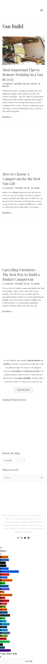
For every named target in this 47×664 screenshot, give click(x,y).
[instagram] (22, 538)
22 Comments (7, 283)
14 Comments (7, 188)
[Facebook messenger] (9, 545)
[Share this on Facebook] (0, 545)
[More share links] (13, 545)
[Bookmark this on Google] (11, 545)
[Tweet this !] (2, 545)
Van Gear (26, 83)
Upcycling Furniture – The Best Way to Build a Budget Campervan (21, 274)
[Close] (0, 554)
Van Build (17, 83)
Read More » (7, 117)
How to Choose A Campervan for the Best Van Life (21, 179)
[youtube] (25, 538)
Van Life (34, 83)
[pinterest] (29, 538)
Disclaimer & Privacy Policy (23, 532)
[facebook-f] (18, 538)
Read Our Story (23, 390)
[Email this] (5, 545)
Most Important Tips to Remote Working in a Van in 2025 (22, 74)
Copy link (28, 661)
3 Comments (7, 83)
